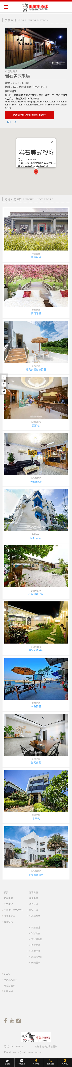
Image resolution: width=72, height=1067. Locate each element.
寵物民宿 (36, 703)
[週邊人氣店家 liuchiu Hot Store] (3, 391)
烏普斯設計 (9, 985)
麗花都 (36, 425)
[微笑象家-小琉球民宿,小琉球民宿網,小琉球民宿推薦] (36, 735)
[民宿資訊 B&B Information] (3, 377)
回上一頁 (12, 122)
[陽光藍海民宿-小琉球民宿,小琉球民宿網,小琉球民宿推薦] (36, 622)
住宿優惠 (8, 921)
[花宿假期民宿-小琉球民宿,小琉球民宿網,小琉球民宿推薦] (36, 566)
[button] (36, 172)
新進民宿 (36, 254)
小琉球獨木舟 (35, 957)
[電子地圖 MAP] (3, 384)
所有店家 (8, 904)
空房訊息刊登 (10, 979)
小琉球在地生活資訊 (14, 910)
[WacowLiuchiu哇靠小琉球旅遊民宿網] (34, 7)
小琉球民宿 (36, 422)
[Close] (52, 142)
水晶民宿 (36, 706)
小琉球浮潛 (34, 951)
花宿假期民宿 (36, 594)
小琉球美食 (34, 933)
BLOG (7, 974)
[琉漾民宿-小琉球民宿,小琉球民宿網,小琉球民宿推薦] (36, 229)
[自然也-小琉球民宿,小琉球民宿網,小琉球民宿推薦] (36, 791)
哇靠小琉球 (9, 916)
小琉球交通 (34, 945)
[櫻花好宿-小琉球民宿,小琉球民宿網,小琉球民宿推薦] (36, 286)
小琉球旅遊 (34, 927)
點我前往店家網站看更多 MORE (29, 115)
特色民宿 (33, 898)
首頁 (6, 892)
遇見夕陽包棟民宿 (36, 369)
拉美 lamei (36, 538)
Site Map (8, 991)
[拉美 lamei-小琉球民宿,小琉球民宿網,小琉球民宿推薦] (36, 510)
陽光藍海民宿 (36, 650)
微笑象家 (36, 762)
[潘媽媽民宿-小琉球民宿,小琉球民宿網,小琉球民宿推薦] (36, 454)
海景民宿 (36, 534)
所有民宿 (8, 898)
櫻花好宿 (36, 313)
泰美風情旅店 (36, 874)
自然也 (36, 818)
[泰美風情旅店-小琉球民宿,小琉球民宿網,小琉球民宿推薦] (36, 847)
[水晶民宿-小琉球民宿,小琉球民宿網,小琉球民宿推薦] (36, 679)
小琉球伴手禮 (35, 939)
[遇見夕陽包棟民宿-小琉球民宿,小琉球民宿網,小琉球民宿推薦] (36, 342)
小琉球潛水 (34, 962)
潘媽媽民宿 (36, 481)
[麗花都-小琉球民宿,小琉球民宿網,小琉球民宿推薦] (36, 398)
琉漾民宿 (36, 257)
